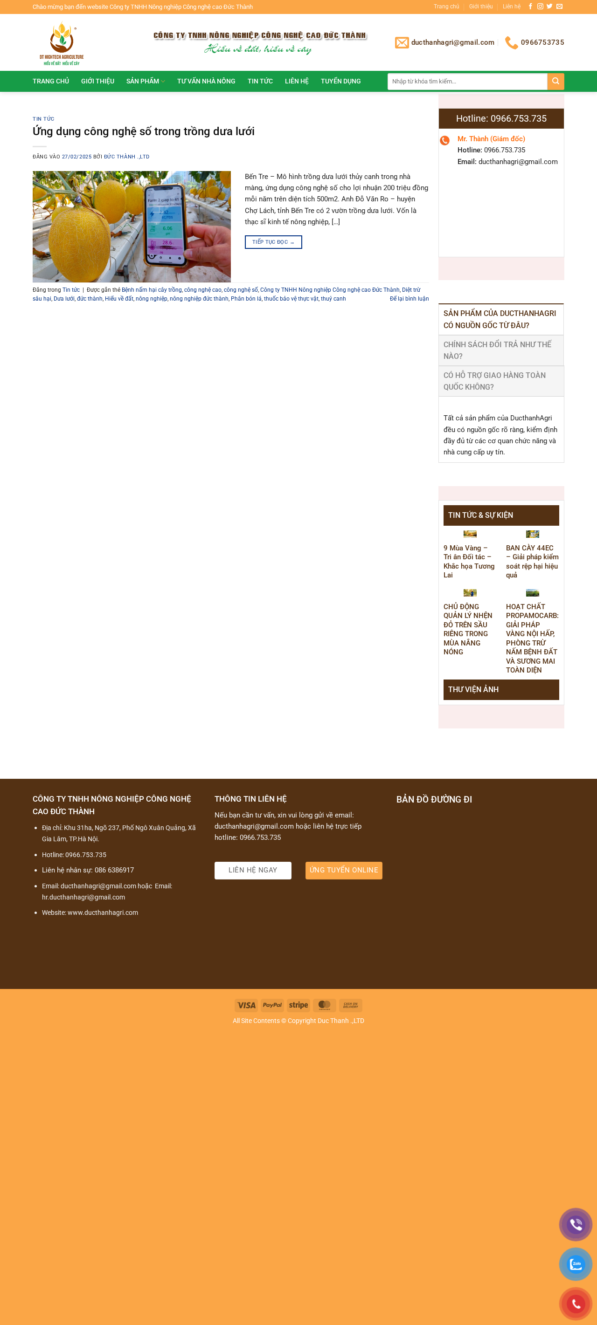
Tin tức (260, 81)
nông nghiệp (151, 298)
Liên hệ (512, 6)
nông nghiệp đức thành (199, 298)
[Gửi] (556, 81)
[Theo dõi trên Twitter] (550, 6)
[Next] (545, 708)
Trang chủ (446, 6)
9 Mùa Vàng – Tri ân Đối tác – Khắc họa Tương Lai (469, 562)
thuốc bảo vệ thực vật (291, 298)
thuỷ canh (333, 298)
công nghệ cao (203, 290)
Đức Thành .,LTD (127, 157)
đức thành (90, 298)
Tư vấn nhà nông (206, 81)
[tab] (501, 319)
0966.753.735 (85, 855)
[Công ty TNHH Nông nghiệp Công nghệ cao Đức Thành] (83, 42)
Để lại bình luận (409, 298)
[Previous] (457, 708)
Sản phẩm (142, 81)
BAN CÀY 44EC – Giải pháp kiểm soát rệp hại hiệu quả (532, 562)
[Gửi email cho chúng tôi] (559, 6)
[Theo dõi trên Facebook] (531, 6)
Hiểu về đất (119, 298)
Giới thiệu (481, 6)
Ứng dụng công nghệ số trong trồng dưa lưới (144, 131)
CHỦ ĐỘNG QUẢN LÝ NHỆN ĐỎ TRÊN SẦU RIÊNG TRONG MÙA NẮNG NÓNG (468, 630)
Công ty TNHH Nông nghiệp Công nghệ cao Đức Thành (330, 290)
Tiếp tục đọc (273, 242)
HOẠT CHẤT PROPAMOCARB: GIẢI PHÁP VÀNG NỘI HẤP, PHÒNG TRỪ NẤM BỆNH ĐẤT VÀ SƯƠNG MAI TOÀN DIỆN (532, 639)
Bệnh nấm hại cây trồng (152, 290)
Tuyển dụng (341, 81)
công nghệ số (241, 290)
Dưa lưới (64, 298)
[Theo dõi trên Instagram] (540, 6)
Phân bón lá (246, 298)
